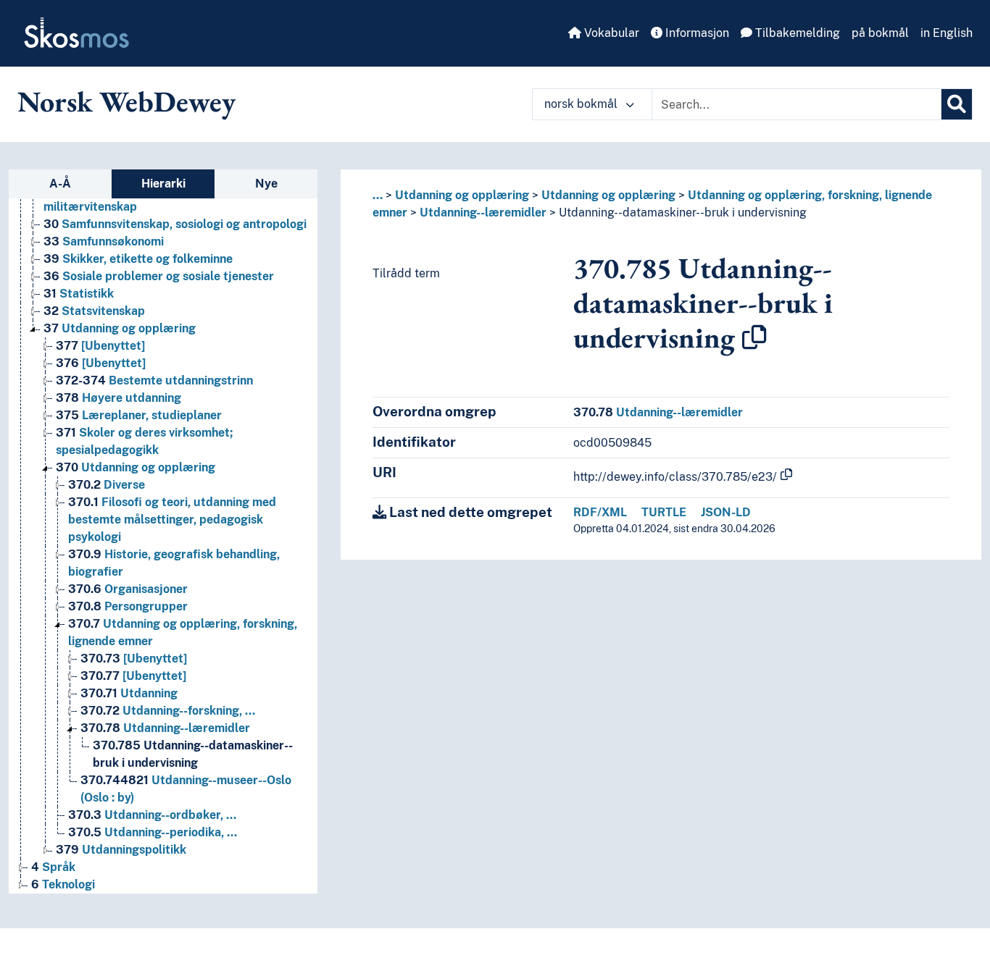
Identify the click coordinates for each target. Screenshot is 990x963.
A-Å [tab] (60, 183)
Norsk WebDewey (126, 101)
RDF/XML (600, 512)
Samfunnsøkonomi (103, 241)
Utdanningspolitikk (121, 850)
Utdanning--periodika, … (152, 832)
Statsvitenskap (94, 311)
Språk (53, 867)
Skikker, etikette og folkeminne (138, 259)
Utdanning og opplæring (119, 328)
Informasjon (695, 33)
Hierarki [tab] (163, 183)
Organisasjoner (128, 589)
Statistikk (78, 293)
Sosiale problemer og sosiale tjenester (158, 276)
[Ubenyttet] (100, 346)
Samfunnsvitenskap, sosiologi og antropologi (175, 224)
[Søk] (957, 104)
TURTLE (663, 512)
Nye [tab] (266, 183)
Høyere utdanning (118, 398)
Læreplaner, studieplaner (139, 415)
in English (946, 33)
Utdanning (129, 693)
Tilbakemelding (796, 33)
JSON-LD (726, 512)
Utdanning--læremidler (165, 728)
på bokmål (880, 33)
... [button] (378, 195)
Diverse (106, 485)
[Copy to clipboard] (754, 337)
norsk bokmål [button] (582, 104)
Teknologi (63, 884)
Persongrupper (128, 606)
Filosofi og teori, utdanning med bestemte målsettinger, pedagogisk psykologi (172, 519)
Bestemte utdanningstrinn (154, 380)
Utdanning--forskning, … (167, 711)
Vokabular (610, 33)
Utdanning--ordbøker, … (152, 815)
